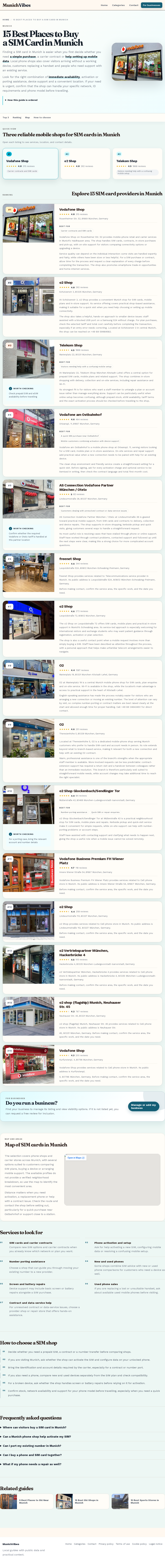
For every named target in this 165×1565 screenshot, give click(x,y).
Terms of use (123, 1544)
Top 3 (6, 117)
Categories (118, 5)
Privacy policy (106, 1544)
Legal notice (155, 1544)
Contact (133, 5)
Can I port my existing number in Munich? (32, 1445)
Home (104, 5)
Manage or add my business (143, 1106)
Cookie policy (139, 1544)
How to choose (42, 117)
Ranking (17, 117)
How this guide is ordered (22, 100)
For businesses (151, 5)
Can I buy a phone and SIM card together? (32, 1455)
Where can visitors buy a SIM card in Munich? (34, 1427)
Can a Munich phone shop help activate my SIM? (37, 1436)
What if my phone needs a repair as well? (32, 1464)
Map (27, 117)
